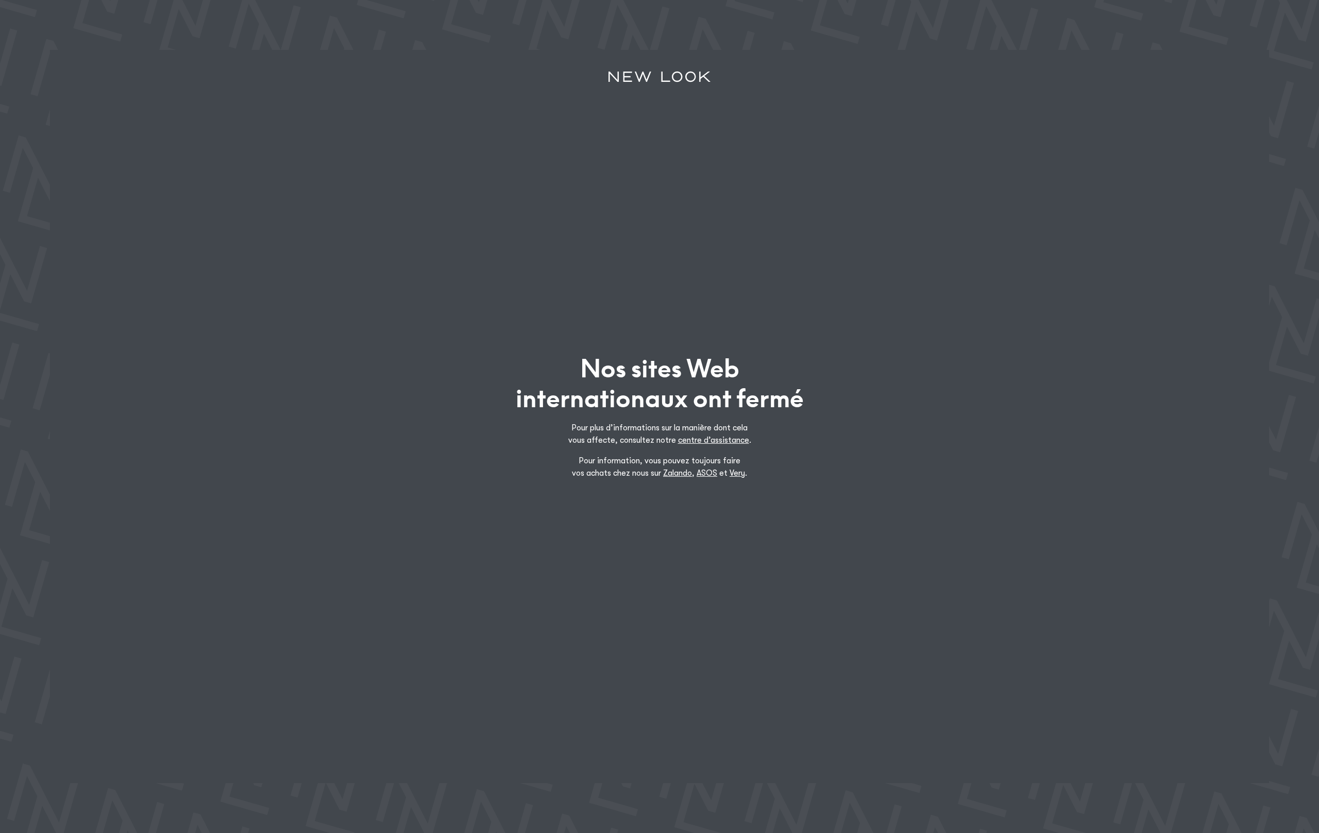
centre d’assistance (713, 440)
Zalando (677, 473)
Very (737, 473)
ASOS (707, 473)
